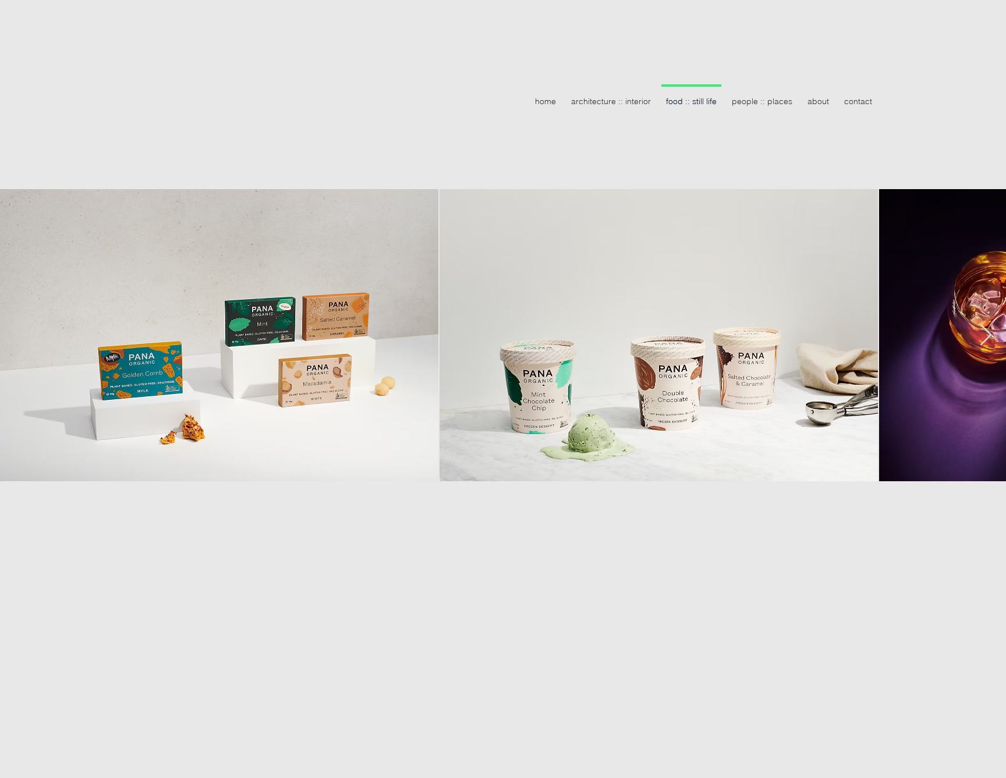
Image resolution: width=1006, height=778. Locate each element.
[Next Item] (986, 335)
